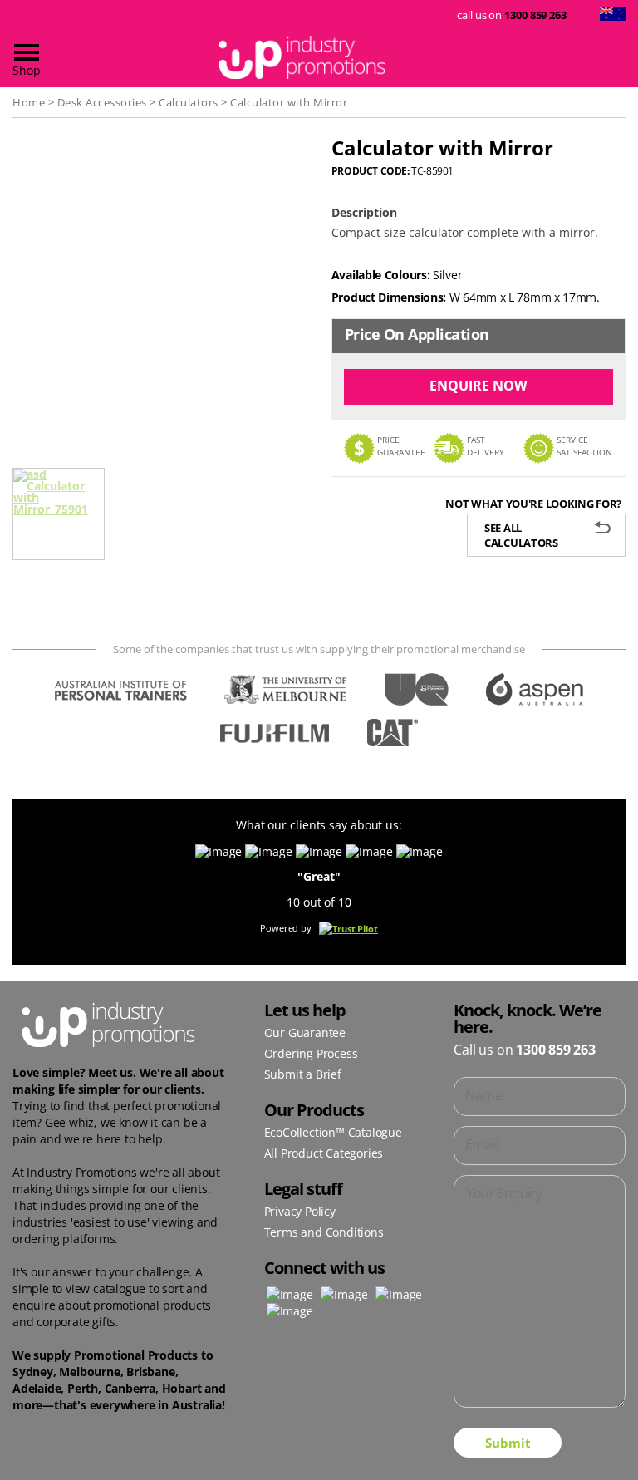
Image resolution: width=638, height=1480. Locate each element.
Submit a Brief (302, 1074)
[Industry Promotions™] (319, 57)
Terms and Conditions (324, 1232)
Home (28, 102)
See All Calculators (521, 535)
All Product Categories (324, 1153)
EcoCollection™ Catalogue (333, 1132)
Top (598, 1440)
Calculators (188, 102)
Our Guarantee (305, 1032)
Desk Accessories (102, 102)
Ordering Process (311, 1053)
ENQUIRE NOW (478, 385)
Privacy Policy (300, 1211)
